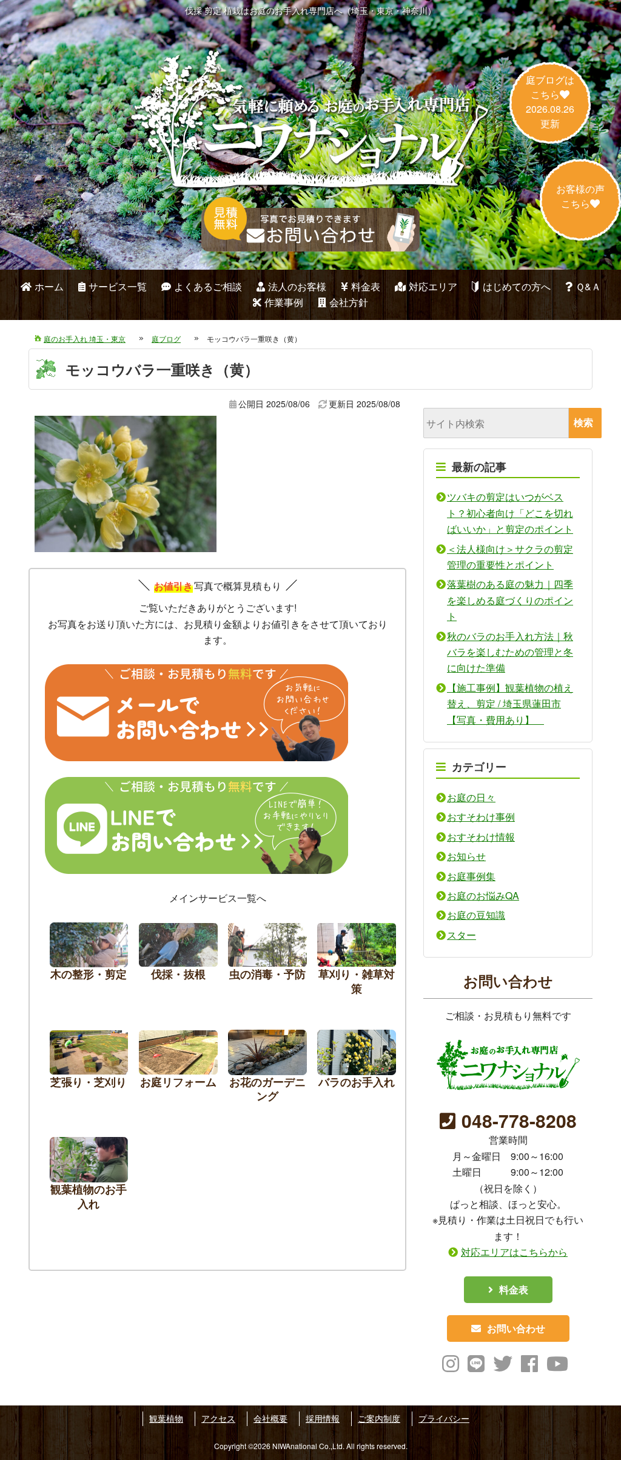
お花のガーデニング (267, 1069)
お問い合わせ (516, 1328)
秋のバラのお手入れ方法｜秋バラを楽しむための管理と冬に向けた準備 (510, 652)
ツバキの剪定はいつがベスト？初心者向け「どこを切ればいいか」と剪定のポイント (510, 513)
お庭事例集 (471, 876)
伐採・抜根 (178, 962)
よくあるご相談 (208, 286)
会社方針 (348, 302)
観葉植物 (166, 1418)
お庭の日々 (471, 797)
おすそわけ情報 (481, 837)
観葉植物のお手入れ (89, 1176)
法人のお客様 (297, 286)
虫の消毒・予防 (267, 962)
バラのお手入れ (356, 1069)
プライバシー (443, 1418)
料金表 (365, 286)
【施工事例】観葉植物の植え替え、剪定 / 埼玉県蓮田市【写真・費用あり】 (510, 704)
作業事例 (283, 302)
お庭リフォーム (178, 1069)
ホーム (49, 286)
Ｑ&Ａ (588, 286)
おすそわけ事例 (481, 817)
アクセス (218, 1418)
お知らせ (466, 856)
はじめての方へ (517, 286)
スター (461, 935)
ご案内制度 (379, 1418)
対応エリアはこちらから (514, 1252)
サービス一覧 (118, 286)
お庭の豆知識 (476, 915)
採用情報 (323, 1418)
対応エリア (433, 286)
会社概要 (270, 1418)
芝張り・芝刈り (89, 1069)
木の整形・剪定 (89, 962)
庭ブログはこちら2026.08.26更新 (550, 101)
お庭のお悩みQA (483, 895)
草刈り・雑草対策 (356, 962)
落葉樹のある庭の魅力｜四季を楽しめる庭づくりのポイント (510, 600)
